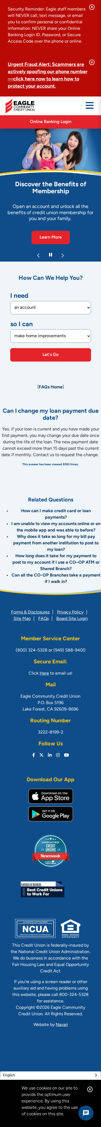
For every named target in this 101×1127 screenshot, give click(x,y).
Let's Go (50, 355)
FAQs (43, 619)
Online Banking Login (50, 122)
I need (19, 296)
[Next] (62, 256)
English (9, 1075)
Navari (62, 1025)
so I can (21, 324)
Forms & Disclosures (30, 612)
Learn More (51, 237)
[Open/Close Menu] (90, 105)
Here (44, 673)
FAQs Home (50, 387)
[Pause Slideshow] (51, 256)
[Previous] (39, 256)
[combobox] (50, 1075)
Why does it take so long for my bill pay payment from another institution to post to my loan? (56, 543)
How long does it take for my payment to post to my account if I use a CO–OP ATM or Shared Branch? (56, 562)
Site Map (22, 619)
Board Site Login (72, 619)
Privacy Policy (70, 612)
